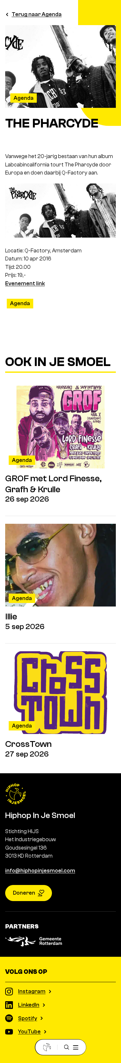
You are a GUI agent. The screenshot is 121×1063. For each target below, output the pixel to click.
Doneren (24, 893)
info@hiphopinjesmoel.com (40, 871)
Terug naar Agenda (37, 14)
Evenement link (25, 283)
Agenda (24, 98)
